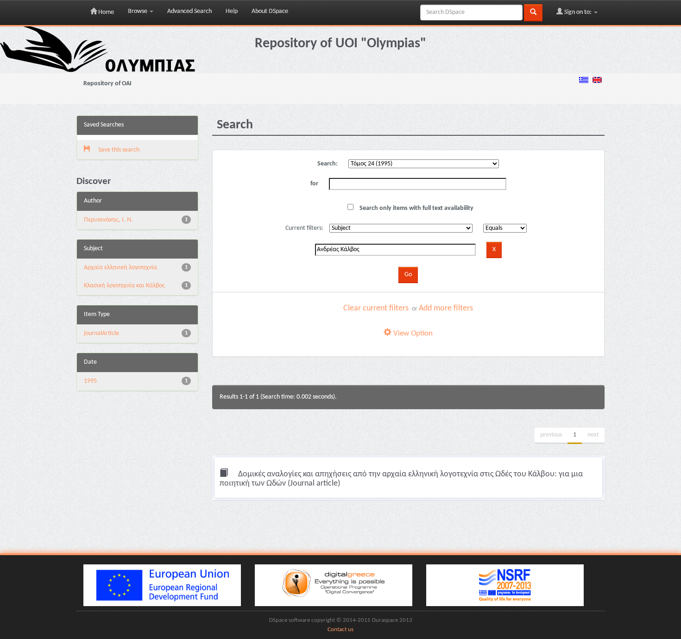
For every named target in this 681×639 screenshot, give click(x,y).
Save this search (118, 149)
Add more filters (446, 308)
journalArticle (101, 333)
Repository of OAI (107, 83)
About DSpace (270, 11)
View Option (412, 333)
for (314, 183)
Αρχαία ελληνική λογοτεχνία (120, 267)
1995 (90, 381)
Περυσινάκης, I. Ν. (108, 219)
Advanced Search (189, 11)
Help (232, 11)
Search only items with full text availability (415, 208)
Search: (327, 163)
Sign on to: (578, 12)
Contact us (340, 630)
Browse (138, 11)
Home (105, 12)
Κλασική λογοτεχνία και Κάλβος (124, 285)
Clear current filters (376, 308)
